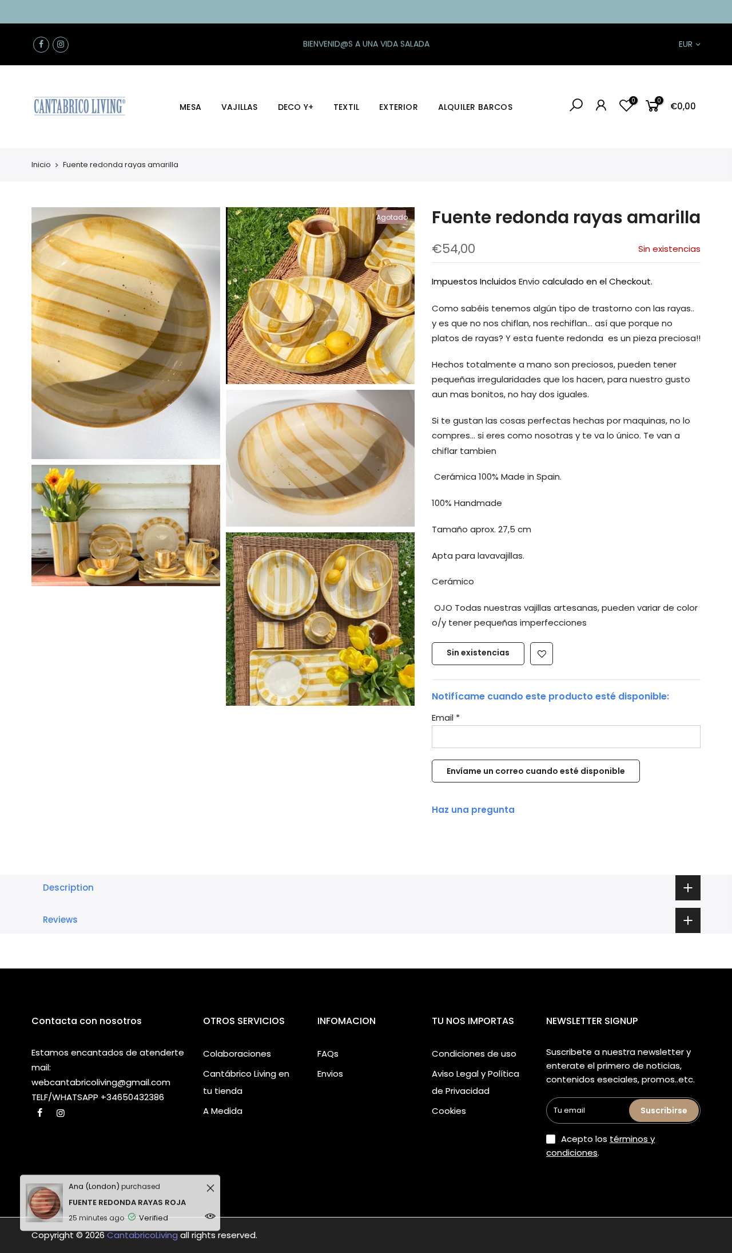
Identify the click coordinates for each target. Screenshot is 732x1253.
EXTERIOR (398, 107)
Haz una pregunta (473, 810)
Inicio (41, 164)
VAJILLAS (239, 107)
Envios (330, 1074)
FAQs (328, 1054)
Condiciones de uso (474, 1054)
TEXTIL (346, 107)
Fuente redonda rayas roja (127, 1193)
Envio (529, 281)
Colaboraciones (237, 1054)
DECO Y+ (295, 107)
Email (446, 718)
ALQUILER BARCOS (475, 107)
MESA (190, 107)
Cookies (449, 1111)
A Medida (222, 1111)
